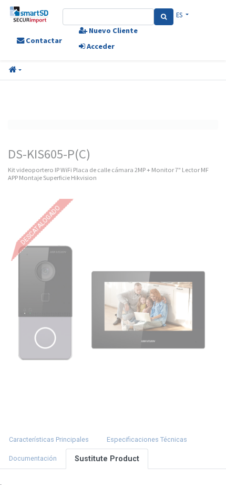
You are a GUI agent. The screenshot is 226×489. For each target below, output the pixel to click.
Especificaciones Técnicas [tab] (147, 439)
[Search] (163, 16)
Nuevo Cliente (112, 30)
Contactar (43, 40)
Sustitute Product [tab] (107, 458)
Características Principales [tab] (49, 439)
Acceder (100, 46)
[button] (15, 70)
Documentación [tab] (33, 458)
